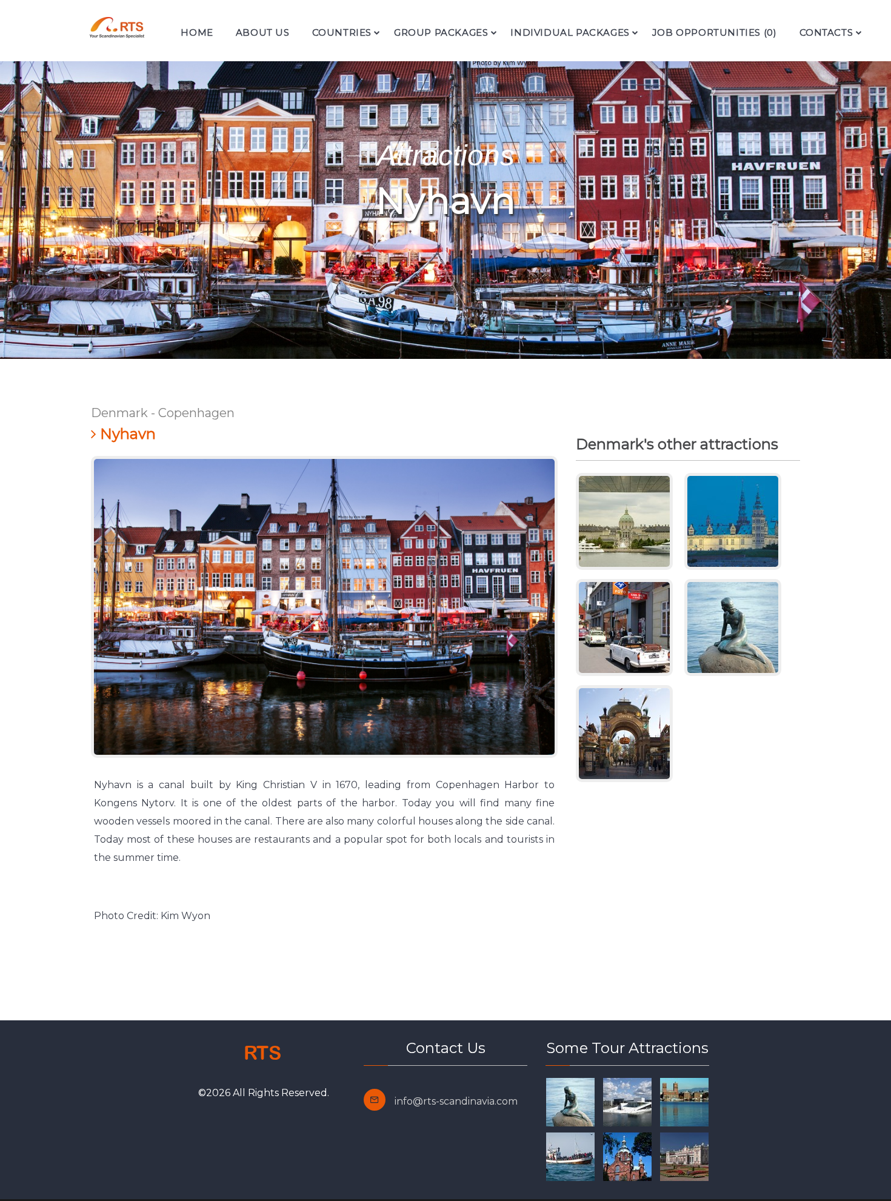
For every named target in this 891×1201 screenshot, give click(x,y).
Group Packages (441, 32)
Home (197, 32)
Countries (342, 32)
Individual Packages (569, 32)
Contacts (826, 32)
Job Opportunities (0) (714, 32)
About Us (263, 32)
